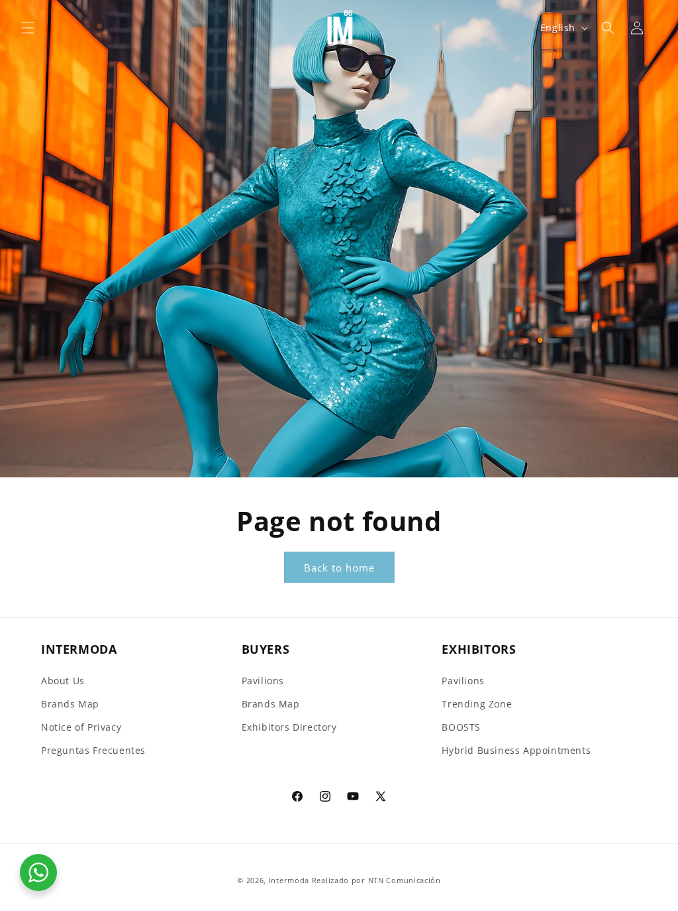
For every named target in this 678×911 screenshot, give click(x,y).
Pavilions (263, 680)
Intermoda (289, 880)
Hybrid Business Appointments (516, 750)
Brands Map (70, 704)
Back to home (339, 567)
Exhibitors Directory (289, 727)
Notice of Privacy (81, 727)
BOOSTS (461, 727)
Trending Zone (477, 704)
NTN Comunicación (404, 880)
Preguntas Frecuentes (93, 750)
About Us (63, 680)
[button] (27, 27)
